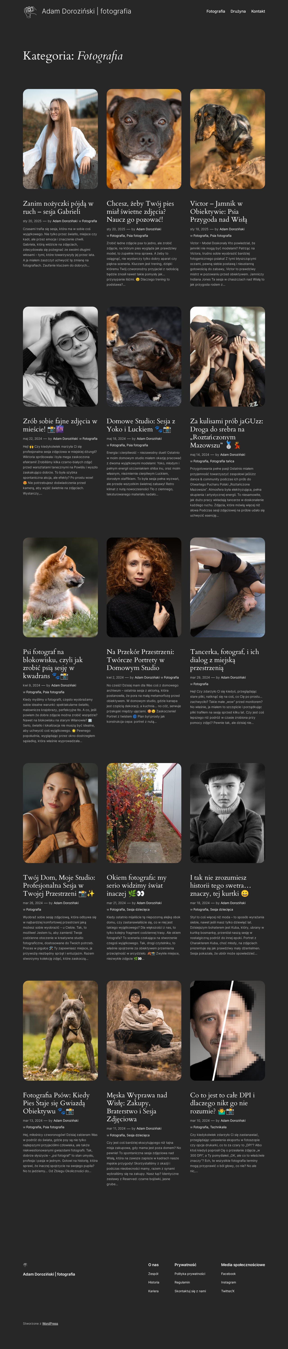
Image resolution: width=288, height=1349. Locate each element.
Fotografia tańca (222, 461)
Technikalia (218, 1127)
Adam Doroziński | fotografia (86, 11)
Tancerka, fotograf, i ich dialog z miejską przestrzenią (224, 660)
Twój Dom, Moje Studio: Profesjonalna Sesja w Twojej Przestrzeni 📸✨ (59, 886)
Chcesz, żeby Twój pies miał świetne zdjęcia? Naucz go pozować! (140, 212)
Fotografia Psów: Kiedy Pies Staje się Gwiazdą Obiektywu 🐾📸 (56, 1104)
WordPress (50, 1323)
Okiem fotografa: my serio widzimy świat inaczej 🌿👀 (137, 886)
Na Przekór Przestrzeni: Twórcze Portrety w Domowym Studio (140, 660)
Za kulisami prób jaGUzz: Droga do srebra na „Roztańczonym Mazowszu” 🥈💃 (226, 433)
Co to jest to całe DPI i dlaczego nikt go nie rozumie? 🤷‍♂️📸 (222, 1104)
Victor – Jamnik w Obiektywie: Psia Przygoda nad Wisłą (218, 212)
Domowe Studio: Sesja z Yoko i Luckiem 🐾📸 (141, 425)
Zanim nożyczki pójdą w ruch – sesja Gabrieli (58, 208)
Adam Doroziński (65, 221)
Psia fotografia (137, 235)
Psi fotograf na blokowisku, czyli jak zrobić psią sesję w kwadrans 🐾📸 (53, 664)
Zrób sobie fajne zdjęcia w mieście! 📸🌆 (60, 425)
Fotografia (89, 221)
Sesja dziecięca (138, 909)
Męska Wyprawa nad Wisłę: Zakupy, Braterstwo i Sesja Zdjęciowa (137, 1107)
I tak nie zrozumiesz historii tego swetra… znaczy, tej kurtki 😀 (220, 886)
